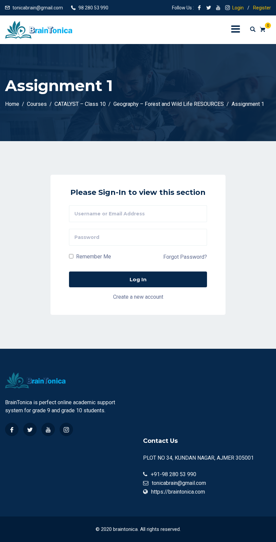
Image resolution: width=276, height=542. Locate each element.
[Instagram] (66, 429)
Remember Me (93, 256)
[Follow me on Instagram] (227, 7)
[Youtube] (48, 429)
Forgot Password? (185, 257)
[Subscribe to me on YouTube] (218, 7)
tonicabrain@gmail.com (37, 7)
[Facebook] (12, 429)
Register (262, 7)
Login (238, 7)
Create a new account (138, 297)
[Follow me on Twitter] (208, 7)
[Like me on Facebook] (199, 7)
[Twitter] (30, 429)
